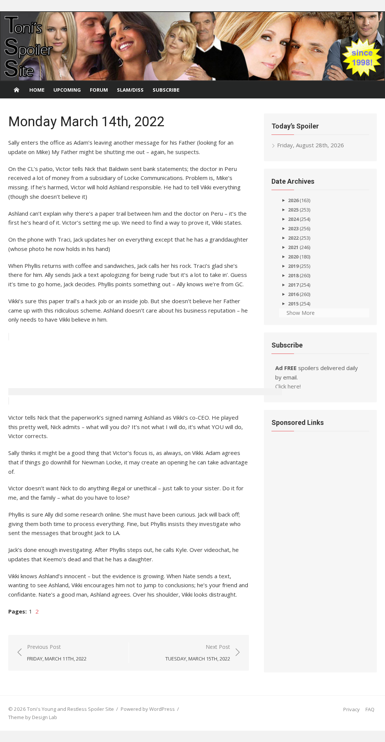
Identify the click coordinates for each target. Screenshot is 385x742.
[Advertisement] (145, 376)
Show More (300, 312)
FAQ (369, 709)
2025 (293, 209)
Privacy (351, 709)
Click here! (288, 386)
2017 (293, 284)
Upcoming (67, 89)
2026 (293, 200)
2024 (293, 219)
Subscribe (166, 89)
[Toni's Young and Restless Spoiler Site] (192, 46)
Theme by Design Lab (32, 717)
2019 (293, 266)
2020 (293, 256)
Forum (99, 89)
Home (36, 89)
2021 (293, 247)
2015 (293, 303)
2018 (293, 275)
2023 (293, 228)
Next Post (197, 652)
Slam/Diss (130, 89)
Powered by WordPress (148, 709)
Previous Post (56, 652)
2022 (293, 237)
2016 (293, 294)
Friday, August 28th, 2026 (310, 145)
